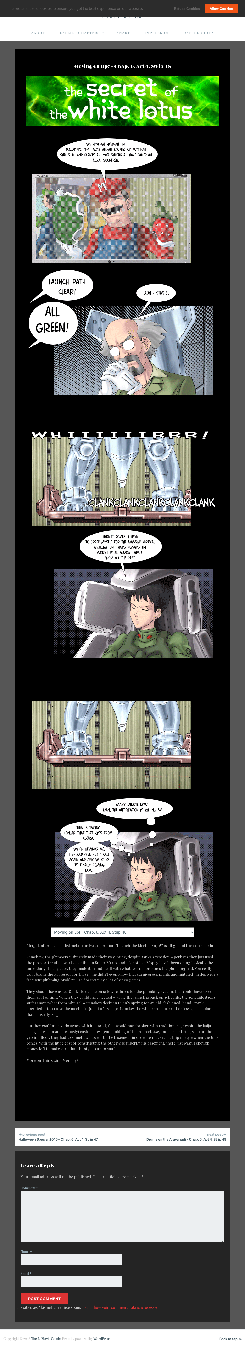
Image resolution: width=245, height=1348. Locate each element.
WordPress (102, 1339)
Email (26, 1273)
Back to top (228, 1339)
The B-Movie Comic (46, 1339)
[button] (144, 9)
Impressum (157, 33)
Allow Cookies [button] (221, 9)
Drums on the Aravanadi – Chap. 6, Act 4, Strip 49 (186, 1136)
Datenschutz (199, 33)
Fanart (122, 33)
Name (26, 1251)
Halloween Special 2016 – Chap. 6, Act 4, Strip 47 (58, 1136)
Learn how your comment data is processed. (121, 1307)
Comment (29, 1188)
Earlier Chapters (80, 33)
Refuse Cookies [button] (187, 9)
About (38, 33)
